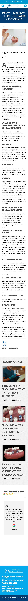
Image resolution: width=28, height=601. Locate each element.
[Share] (5, 57)
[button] (25, 5)
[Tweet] (3, 57)
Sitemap (15, 599)
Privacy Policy (21, 599)
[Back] (4, 27)
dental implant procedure (9, 311)
